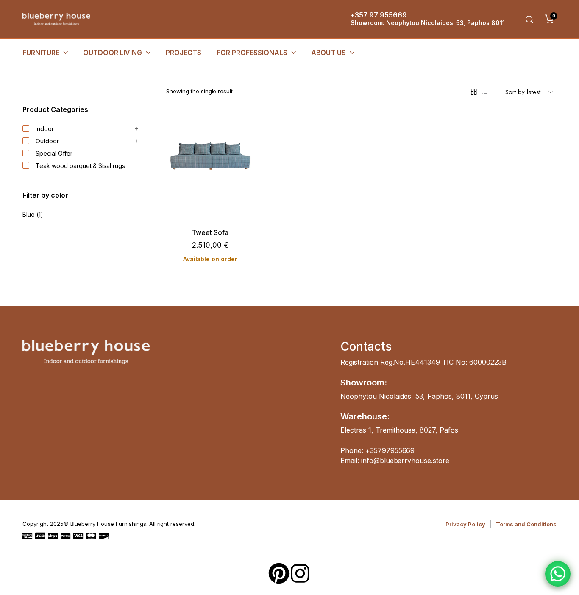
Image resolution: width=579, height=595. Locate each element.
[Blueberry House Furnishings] (56, 19)
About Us (328, 52)
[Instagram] (300, 573)
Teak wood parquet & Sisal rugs (80, 165)
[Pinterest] (279, 573)
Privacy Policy (465, 524)
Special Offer (54, 153)
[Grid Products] (473, 92)
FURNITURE (40, 52)
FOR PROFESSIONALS (252, 52)
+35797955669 (390, 450)
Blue (28, 214)
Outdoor (47, 141)
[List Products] (485, 92)
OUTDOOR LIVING (112, 52)
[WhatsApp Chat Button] (558, 574)
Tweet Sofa (210, 233)
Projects (183, 52)
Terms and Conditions (526, 524)
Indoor (45, 128)
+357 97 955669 (379, 15)
